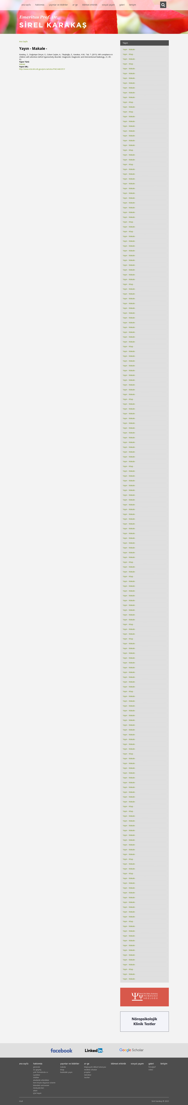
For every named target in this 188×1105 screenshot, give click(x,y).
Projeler (87, 1072)
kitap (62, 1069)
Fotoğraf (152, 1067)
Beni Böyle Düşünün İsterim (44, 1082)
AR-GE (75, 5)
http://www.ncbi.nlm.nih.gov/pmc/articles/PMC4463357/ (42, 69)
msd (21, 1101)
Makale (22, 64)
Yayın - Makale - (129, 49)
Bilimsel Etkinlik (89, 5)
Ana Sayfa (26, 5)
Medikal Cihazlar (90, 1069)
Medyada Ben (38, 1088)
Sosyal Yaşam (108, 5)
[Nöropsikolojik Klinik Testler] (144, 1025)
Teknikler (87, 1075)
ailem (35, 1090)
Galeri (122, 5)
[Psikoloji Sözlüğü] (144, 1000)
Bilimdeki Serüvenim (41, 1085)
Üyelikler (36, 1075)
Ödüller (36, 1077)
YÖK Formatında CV (40, 1072)
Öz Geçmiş (37, 1069)
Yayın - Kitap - (128, 54)
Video (150, 1069)
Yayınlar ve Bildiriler (58, 5)
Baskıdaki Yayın (66, 1072)
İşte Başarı (37, 1093)
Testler (87, 1077)
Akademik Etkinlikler (41, 1080)
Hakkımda (39, 5)
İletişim (132, 5)
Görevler (36, 1067)
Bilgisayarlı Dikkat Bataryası (95, 1067)
